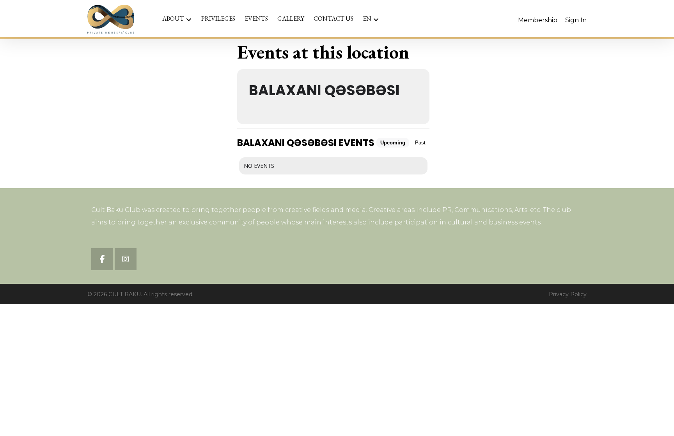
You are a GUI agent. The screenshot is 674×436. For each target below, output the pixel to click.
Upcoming (392, 143)
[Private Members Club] (110, 19)
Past (420, 143)
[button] (102, 259)
